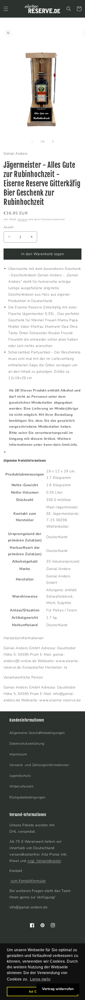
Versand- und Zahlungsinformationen (39, 765)
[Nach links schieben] (32, 141)
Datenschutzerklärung (26, 743)
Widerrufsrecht (21, 786)
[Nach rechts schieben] (53, 141)
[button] (6, 9)
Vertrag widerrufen (58, 988)
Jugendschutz (20, 775)
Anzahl (8, 227)
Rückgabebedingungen (27, 797)
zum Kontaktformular (28, 880)
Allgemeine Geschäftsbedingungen (37, 733)
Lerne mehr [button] (40, 979)
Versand (22, 219)
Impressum (18, 754)
